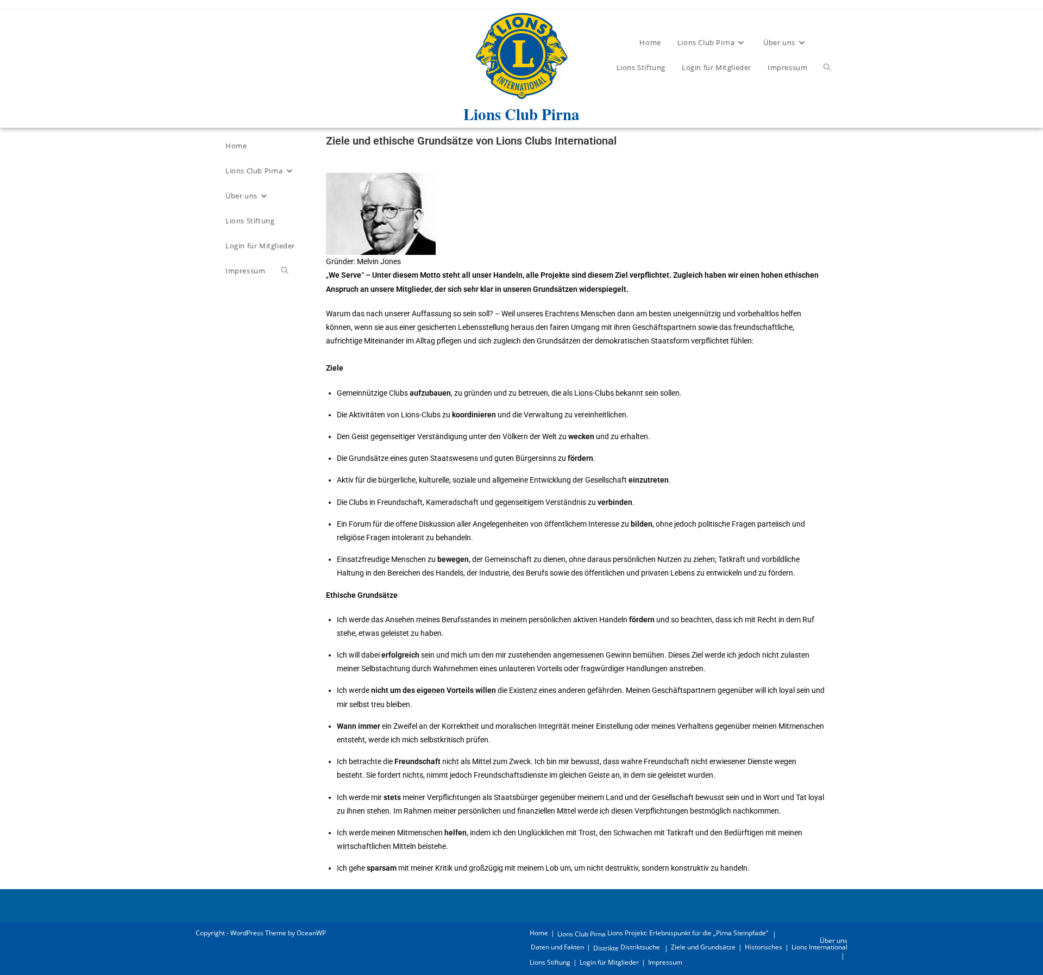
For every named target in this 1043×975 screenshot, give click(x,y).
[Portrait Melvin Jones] (381, 213)
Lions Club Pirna (581, 934)
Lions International (819, 947)
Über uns (833, 940)
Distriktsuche (640, 947)
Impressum (665, 962)
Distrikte (606, 948)
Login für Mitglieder (609, 962)
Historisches (763, 947)
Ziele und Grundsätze (703, 947)
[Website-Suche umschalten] (827, 67)
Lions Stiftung (550, 962)
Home (539, 933)
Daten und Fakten (557, 947)
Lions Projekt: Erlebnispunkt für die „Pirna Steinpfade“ (687, 933)
